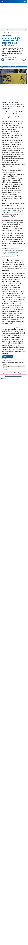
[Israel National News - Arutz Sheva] (15, 1)
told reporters (12, 222)
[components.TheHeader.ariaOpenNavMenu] (4, 1)
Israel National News (6, 32)
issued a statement (11, 253)
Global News (15, 32)
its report (11, 106)
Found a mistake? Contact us (13, 376)
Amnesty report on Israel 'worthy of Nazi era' (14, 366)
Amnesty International (15, 63)
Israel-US (4, 63)
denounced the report (9, 211)
